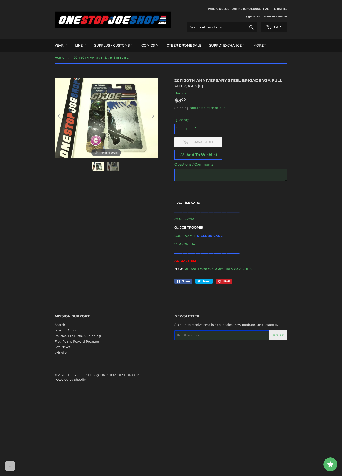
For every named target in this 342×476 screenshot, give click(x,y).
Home (59, 57)
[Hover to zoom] (106, 118)
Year (59, 45)
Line (79, 45)
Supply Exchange (226, 45)
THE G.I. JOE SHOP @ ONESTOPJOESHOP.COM (102, 375)
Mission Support (67, 330)
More (258, 45)
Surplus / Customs (112, 45)
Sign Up (278, 335)
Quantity (181, 120)
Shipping (181, 108)
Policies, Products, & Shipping (78, 336)
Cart (278, 27)
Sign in (250, 16)
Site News (62, 347)
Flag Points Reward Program (77, 341)
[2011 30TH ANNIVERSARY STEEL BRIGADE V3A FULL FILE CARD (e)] (98, 166)
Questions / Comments (193, 164)
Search (60, 324)
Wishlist (61, 352)
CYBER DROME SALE (184, 45)
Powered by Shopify (70, 379)
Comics (148, 45)
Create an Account (274, 16)
